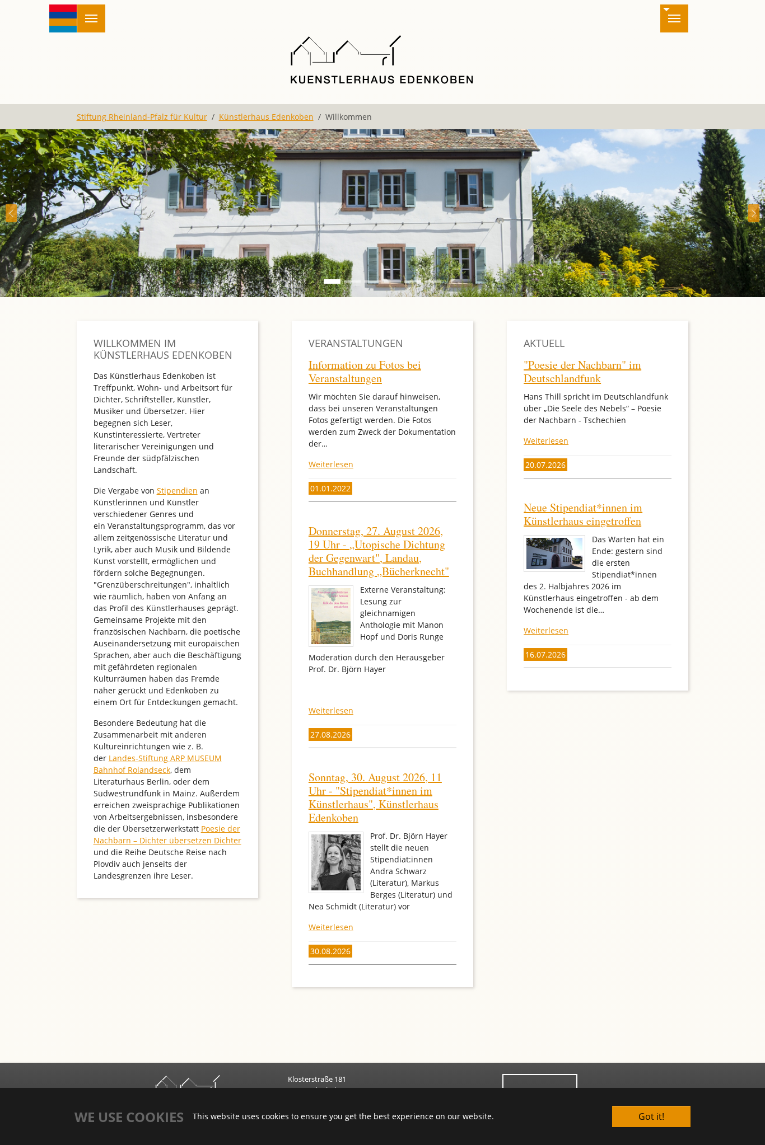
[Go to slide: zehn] (433, 281)
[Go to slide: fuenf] (412, 281)
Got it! (651, 1116)
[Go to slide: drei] (352, 281)
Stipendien (177, 490)
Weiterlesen (331, 464)
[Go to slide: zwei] (372, 281)
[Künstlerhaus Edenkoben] (382, 58)
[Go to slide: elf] (332, 281)
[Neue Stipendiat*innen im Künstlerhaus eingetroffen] (554, 553)
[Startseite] (63, 18)
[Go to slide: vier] (392, 281)
